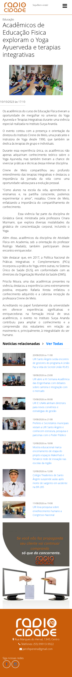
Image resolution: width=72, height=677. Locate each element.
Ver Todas (54, 343)
